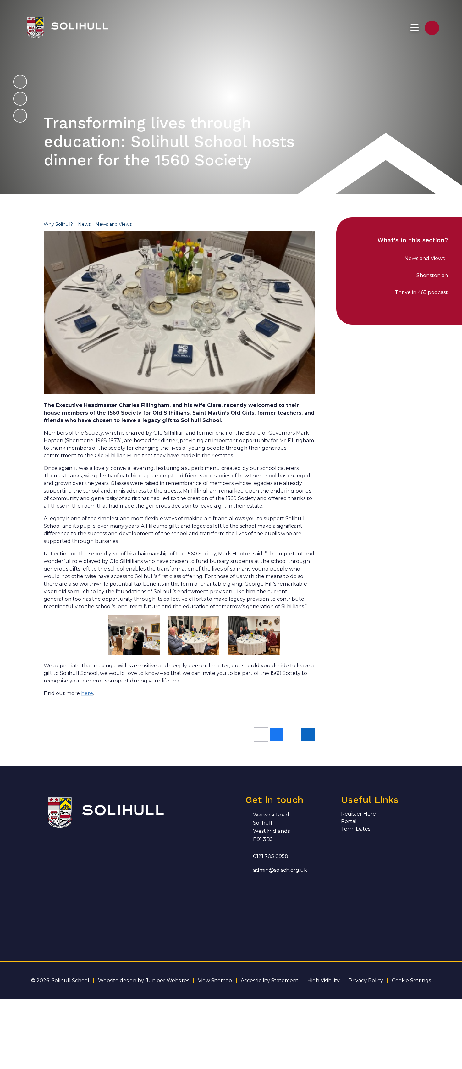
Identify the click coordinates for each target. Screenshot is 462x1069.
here (87, 693)
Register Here (358, 814)
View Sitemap (215, 980)
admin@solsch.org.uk (280, 870)
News (84, 224)
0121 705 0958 (270, 856)
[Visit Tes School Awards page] (118, 857)
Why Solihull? (58, 224)
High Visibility (323, 980)
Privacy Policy (366, 980)
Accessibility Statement (270, 980)
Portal (349, 821)
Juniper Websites (167, 980)
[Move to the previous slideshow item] (20, 99)
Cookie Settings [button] (411, 980)
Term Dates (355, 829)
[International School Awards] (55, 888)
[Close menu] (415, 28)
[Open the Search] (432, 28)
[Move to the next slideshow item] (20, 82)
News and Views (114, 224)
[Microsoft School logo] (118, 888)
